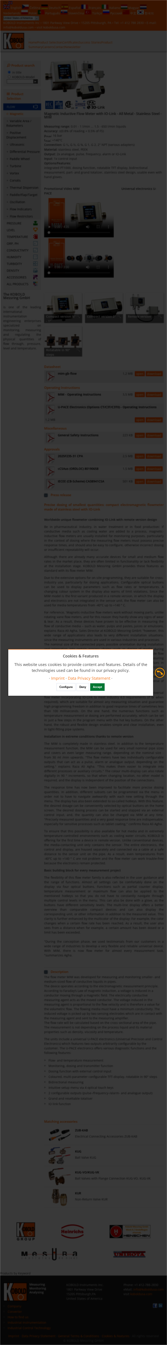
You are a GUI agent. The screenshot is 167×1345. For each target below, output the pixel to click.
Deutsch (55, 8)
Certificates (70, 42)
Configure (66, 687)
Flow (11, 107)
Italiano (114, 8)
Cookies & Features (115, 1336)
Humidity (14, 257)
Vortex (14, 173)
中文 (133, 13)
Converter (15, 1312)
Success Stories (90, 42)
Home (32, 42)
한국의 (149, 13)
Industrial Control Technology (29, 1328)
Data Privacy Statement (38, 1336)
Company (14, 1306)
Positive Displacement (16, 135)
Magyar (133, 8)
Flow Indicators (21, 209)
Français (95, 8)
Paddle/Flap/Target (23, 195)
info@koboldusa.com (18, 27)
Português (52, 13)
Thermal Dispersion (24, 187)
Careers (48, 47)
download (154, 374)
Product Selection (49, 42)
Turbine (15, 166)
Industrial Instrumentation (27, 1322)
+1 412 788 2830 (132, 23)
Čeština (35, 8)
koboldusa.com (54, 27)
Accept (97, 687)
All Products (17, 284)
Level (11, 230)
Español (74, 8)
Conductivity (17, 250)
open (140, 374)
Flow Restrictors (21, 216)
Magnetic (16, 114)
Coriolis (15, 180)
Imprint (13, 1336)
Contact (59, 47)
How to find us (18, 1317)
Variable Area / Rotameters (18, 123)
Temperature (17, 237)
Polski (33, 13)
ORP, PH (12, 243)
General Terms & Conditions (78, 1336)
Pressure (14, 223)
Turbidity (14, 264)
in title (17, 72)
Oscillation (17, 202)
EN (5, 2)
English (16, 8)
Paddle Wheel (20, 159)
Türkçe (97, 13)
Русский (116, 13)
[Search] (35, 81)
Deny (82, 687)
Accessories (17, 277)
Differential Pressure (25, 152)
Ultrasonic (17, 144)
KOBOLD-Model (23, 77)
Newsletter (73, 47)
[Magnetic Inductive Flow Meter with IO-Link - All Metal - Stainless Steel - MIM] (74, 85)
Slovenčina (76, 13)
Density (13, 270)
